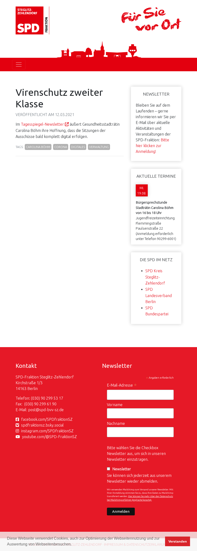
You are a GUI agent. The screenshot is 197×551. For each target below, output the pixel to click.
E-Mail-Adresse (122, 385)
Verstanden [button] (177, 541)
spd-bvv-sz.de (51, 410)
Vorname (115, 404)
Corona (60, 147)
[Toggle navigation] (18, 64)
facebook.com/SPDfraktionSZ (47, 419)
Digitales (78, 147)
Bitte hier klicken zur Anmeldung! (152, 146)
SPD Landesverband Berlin (158, 295)
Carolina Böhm (38, 147)
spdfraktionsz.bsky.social (42, 425)
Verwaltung (99, 147)
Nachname (116, 423)
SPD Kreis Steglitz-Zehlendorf (155, 277)
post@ (33, 410)
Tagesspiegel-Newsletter (42, 124)
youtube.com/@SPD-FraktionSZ (49, 436)
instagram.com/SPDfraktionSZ (47, 431)
